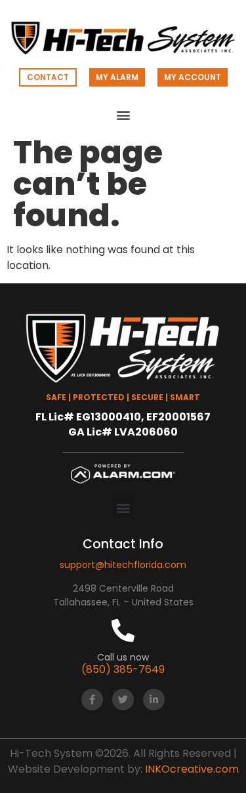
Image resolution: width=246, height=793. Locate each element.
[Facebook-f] (92, 699)
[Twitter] (123, 699)
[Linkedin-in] (154, 699)
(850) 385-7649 (123, 669)
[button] (123, 114)
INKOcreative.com (192, 769)
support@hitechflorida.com (123, 564)
